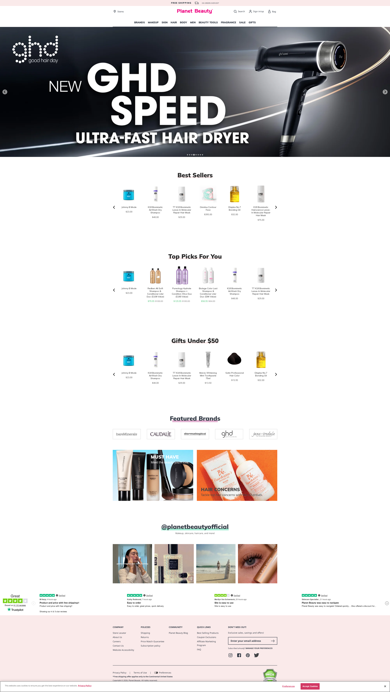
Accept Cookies (310, 686)
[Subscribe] (272, 641)
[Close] (385, 686)
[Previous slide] (4, 91)
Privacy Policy (119, 672)
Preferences (165, 672)
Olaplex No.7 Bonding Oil (234, 208)
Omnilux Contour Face (208, 208)
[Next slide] (385, 91)
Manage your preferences (259, 648)
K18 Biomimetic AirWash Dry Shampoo (155, 210)
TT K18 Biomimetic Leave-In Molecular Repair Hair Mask (181, 210)
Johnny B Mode (129, 207)
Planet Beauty (134, 680)
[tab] (187, 154)
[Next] (276, 207)
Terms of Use (140, 672)
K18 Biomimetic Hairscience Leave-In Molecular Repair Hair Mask (261, 211)
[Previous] (114, 207)
